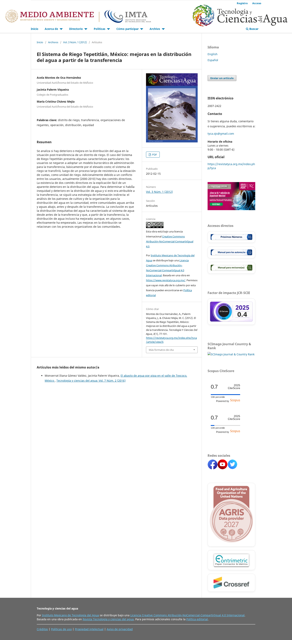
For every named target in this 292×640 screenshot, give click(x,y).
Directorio (76, 29)
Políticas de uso (61, 629)
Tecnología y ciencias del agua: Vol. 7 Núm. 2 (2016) (91, 380)
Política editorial (197, 619)
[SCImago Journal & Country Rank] (231, 354)
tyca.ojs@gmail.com (221, 133)
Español (213, 60)
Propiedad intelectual (89, 629)
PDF (154, 154)
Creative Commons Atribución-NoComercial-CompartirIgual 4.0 (169, 241)
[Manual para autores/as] (231, 252)
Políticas (100, 29)
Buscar (253, 29)
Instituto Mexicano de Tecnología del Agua (70, 615)
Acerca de (52, 29)
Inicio (34, 29)
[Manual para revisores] (231, 268)
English (213, 54)
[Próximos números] (231, 237)
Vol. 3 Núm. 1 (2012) (75, 42)
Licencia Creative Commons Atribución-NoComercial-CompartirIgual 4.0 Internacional (187, 615)
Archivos (53, 42)
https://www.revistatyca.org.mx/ (165, 280)
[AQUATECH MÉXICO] (231, 209)
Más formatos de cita (161, 350)
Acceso (256, 3)
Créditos (42, 629)
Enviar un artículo (222, 78)
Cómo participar (127, 29)
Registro (242, 3)
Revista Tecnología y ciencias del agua (108, 619)
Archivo (155, 29)
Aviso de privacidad (120, 629)
